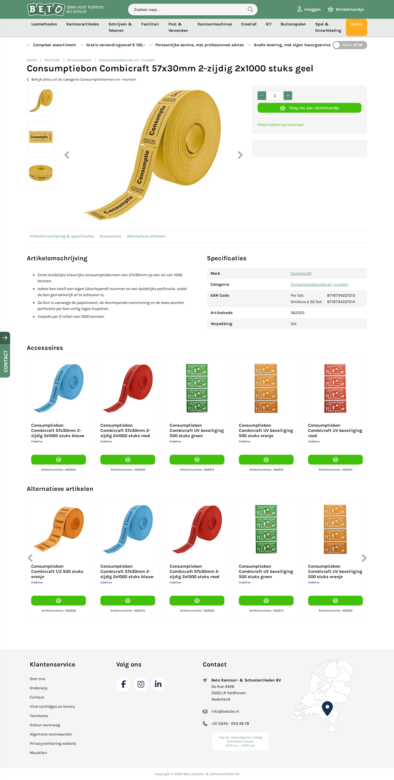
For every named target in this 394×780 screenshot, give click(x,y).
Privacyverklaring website (53, 743)
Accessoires (110, 236)
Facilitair (150, 24)
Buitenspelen (293, 24)
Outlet (356, 24)
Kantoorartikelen (82, 24)
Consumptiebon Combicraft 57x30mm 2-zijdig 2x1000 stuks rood (125, 430)
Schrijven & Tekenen (120, 27)
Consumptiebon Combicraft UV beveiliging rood (335, 430)
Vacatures (39, 715)
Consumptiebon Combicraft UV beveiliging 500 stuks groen (197, 430)
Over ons (37, 678)
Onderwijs (39, 688)
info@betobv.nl (225, 711)
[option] (41, 101)
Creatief (248, 24)
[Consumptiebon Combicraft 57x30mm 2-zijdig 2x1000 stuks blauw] (58, 388)
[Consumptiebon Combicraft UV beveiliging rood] (335, 388)
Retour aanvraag (45, 725)
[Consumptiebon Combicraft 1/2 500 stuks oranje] (58, 529)
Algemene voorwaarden (51, 734)
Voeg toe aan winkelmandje (314, 107)
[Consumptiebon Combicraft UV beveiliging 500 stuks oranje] (266, 388)
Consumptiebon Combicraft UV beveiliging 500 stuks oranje (266, 430)
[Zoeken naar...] (250, 9)
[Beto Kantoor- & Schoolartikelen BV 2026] (65, 14)
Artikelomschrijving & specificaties (62, 236)
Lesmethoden (44, 24)
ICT (268, 24)
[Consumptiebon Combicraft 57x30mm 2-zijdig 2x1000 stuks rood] (127, 388)
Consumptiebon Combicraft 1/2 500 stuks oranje (57, 571)
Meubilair (38, 752)
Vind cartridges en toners (52, 706)
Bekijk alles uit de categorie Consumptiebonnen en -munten (83, 79)
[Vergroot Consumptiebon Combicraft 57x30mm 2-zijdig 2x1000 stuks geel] (153, 155)
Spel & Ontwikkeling (328, 27)
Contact (37, 697)
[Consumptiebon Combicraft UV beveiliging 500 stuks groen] (197, 388)
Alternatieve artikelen (146, 236)
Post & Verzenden (178, 27)
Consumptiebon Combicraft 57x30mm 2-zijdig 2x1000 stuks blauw (57, 430)
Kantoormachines (215, 24)
